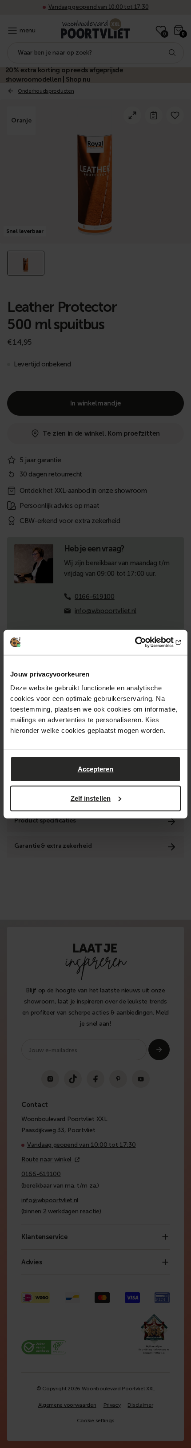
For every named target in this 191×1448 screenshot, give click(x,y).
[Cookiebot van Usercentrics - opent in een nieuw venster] (142, 642)
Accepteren (96, 769)
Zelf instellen (91, 798)
